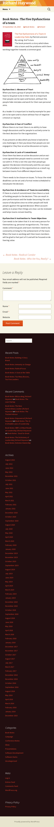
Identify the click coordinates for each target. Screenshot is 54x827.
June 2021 (9, 488)
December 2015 (11, 715)
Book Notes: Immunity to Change (18, 364)
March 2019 (9, 590)
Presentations (10, 749)
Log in (7, 778)
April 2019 (9, 586)
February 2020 (10, 545)
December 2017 (11, 646)
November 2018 (11, 606)
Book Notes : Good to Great (18, 433)
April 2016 (9, 699)
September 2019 (11, 565)
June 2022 (9, 468)
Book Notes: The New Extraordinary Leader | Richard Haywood (17, 409)
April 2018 (9, 630)
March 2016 (9, 703)
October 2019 (10, 561)
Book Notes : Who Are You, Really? (32, 258)
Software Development (14, 753)
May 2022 (8, 472)
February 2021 (10, 504)
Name (6, 306)
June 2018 (9, 622)
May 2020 (8, 533)
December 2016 (11, 675)
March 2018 (9, 634)
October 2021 (10, 480)
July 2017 (8, 663)
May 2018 (8, 626)
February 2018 (10, 638)
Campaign (9, 736)
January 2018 (10, 642)
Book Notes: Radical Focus (15, 368)
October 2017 (10, 655)
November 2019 (11, 557)
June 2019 (9, 577)
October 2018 (10, 610)
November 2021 (11, 476)
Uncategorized (11, 761)
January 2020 (10, 549)
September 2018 (11, 614)
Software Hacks (11, 757)
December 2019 (11, 553)
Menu (5, 9)
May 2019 (8, 581)
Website (6, 317)
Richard (42, 27)
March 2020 (9, 541)
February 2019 (10, 594)
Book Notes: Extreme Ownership (18, 443)
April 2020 (9, 537)
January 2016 (10, 711)
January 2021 (10, 508)
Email (6, 311)
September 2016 (11, 687)
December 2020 (11, 512)
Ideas (7, 745)
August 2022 (10, 460)
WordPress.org (11, 790)
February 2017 (10, 671)
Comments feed (11, 786)
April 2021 (9, 496)
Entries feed (10, 782)
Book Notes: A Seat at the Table (17, 372)
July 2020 (8, 529)
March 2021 (9, 500)
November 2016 (11, 679)
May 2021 (8, 492)
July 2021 (8, 484)
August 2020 (10, 525)
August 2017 (10, 659)
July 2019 (8, 573)
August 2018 (10, 618)
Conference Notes (12, 741)
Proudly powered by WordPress (27, 821)
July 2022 (8, 464)
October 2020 (10, 517)
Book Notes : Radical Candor (19, 254)
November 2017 (11, 650)
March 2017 (9, 667)
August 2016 (10, 691)
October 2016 (10, 683)
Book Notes (29, 27)
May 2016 (8, 695)
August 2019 (10, 569)
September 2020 (11, 521)
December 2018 (11, 602)
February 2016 (10, 707)
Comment (8, 288)
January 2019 (10, 598)
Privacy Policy (10, 806)
